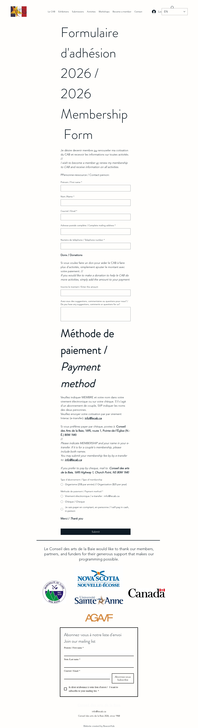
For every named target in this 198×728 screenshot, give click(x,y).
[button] (63, 11)
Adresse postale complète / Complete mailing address (88, 225)
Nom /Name (67, 196)
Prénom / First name (71, 182)
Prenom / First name (74, 647)
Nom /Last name (72, 659)
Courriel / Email (69, 211)
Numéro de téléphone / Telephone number (83, 239)
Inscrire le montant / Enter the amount (79, 286)
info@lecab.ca (99, 711)
